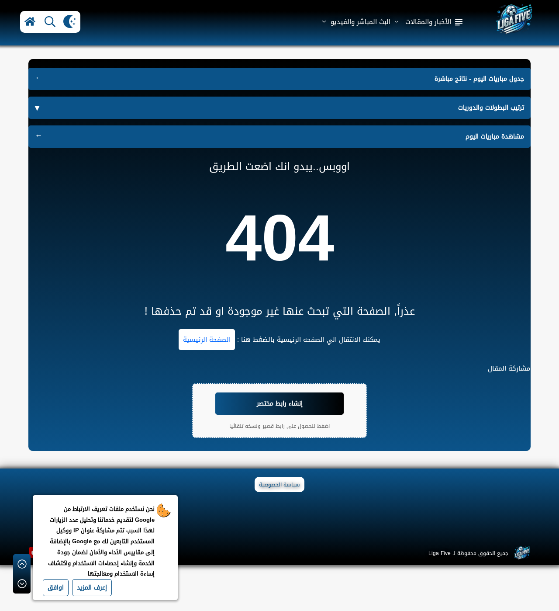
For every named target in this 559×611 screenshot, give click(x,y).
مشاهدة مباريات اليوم (495, 136)
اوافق (56, 588)
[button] (30, 22)
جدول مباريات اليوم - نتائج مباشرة (479, 79)
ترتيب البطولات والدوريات (491, 108)
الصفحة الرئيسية (207, 339)
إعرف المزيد (92, 588)
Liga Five (439, 553)
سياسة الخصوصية (279, 484)
